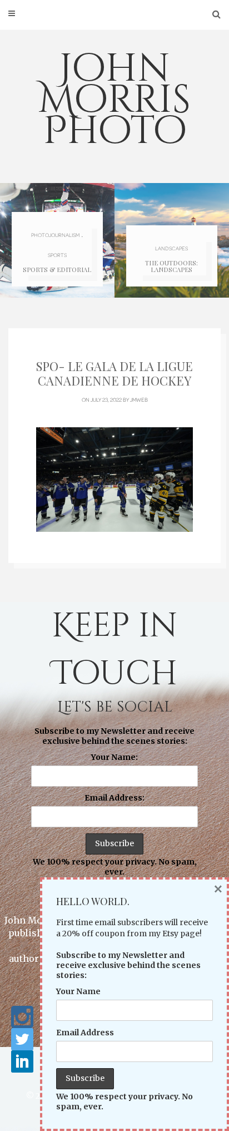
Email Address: (114, 798)
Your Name (78, 991)
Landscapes (171, 248)
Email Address (85, 1033)
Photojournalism (55, 234)
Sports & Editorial (57, 269)
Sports (57, 254)
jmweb (139, 399)
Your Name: (114, 757)
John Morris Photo (114, 100)
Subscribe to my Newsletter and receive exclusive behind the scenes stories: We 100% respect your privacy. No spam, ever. (115, 801)
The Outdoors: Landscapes (171, 266)
